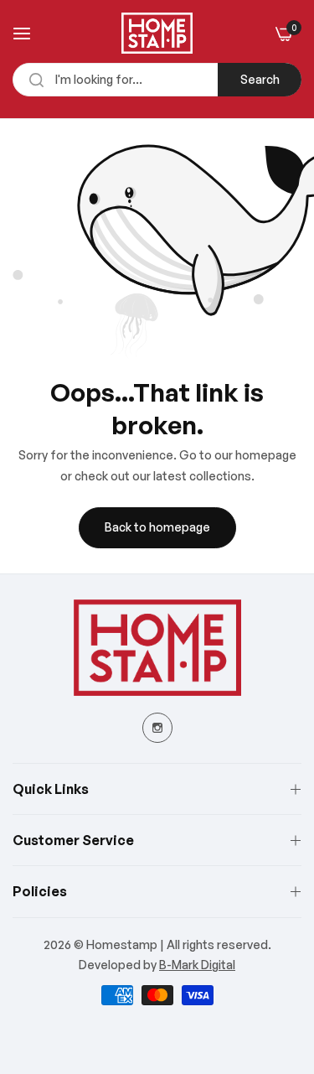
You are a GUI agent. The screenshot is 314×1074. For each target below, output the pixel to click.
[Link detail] (157, 728)
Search (260, 79)
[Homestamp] (157, 33)
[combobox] (157, 79)
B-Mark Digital (197, 964)
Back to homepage (157, 527)
